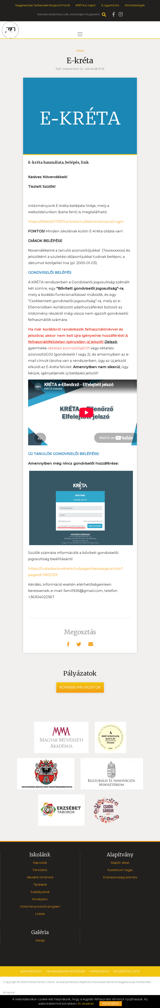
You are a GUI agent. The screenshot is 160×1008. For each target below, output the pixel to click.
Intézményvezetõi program (40, 906)
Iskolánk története (40, 877)
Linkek (40, 914)
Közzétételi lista (127, 971)
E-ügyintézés (110, 5)
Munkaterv (40, 899)
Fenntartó (40, 870)
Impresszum (99, 971)
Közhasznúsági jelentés (120, 877)
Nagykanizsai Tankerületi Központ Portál (42, 5)
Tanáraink (40, 884)
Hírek (80, 50)
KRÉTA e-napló (86, 5)
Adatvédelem (31, 971)
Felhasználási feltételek (65, 971)
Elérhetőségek (135, 5)
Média (40, 940)
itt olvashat (86, 1003)
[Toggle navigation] (80, 34)
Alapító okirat (120, 863)
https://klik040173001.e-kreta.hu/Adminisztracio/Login (76, 221)
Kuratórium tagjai (120, 870)
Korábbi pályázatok (80, 687)
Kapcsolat (40, 863)
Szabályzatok (40, 892)
